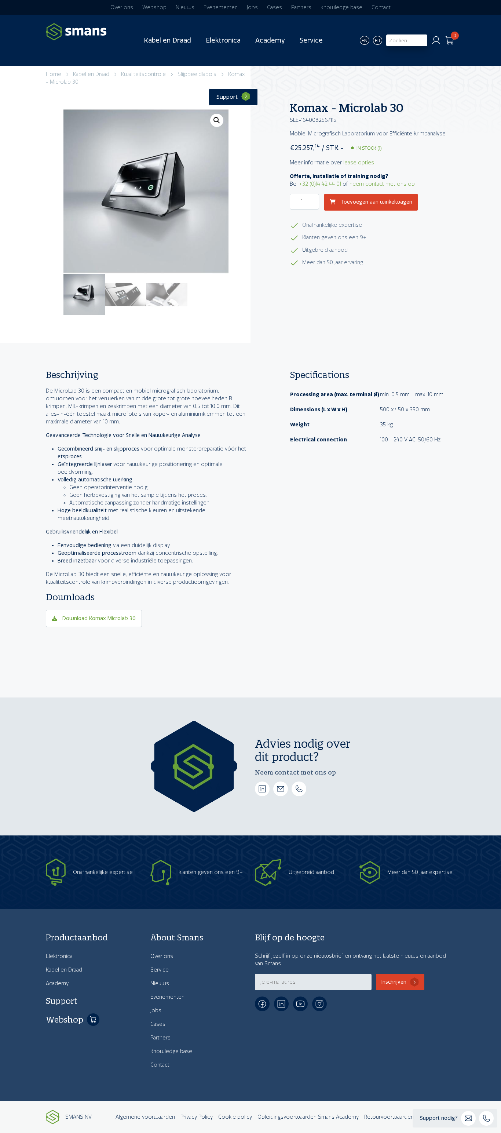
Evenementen (221, 7)
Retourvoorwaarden (389, 1117)
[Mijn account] (436, 40)
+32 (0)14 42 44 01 (320, 184)
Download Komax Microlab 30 (98, 618)
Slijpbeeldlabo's (197, 74)
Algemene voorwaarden (145, 1117)
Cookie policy (235, 1117)
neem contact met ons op (382, 184)
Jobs (252, 7)
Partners (301, 7)
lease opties (358, 163)
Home (53, 74)
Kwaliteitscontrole (143, 74)
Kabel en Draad (167, 40)
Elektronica (223, 40)
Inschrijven (393, 982)
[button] (216, 120)
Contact (381, 7)
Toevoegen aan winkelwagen (375, 202)
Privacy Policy (196, 1117)
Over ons (121, 7)
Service (311, 40)
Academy (270, 40)
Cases (274, 7)
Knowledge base (341, 7)
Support (227, 97)
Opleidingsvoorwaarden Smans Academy (308, 1117)
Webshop (154, 7)
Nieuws (185, 7)
